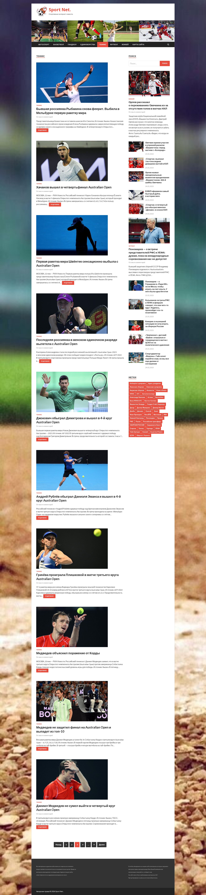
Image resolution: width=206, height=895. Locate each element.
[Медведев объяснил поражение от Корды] (80, 628)
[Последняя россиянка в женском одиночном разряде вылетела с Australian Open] (80, 314)
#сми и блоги (161, 390)
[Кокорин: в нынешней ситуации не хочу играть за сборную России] (136, 330)
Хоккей (125, 44)
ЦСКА (132, 435)
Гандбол (72, 44)
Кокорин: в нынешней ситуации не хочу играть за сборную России (156, 324)
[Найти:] (149, 63)
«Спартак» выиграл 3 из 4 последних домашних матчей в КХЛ (156, 161)
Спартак (133, 428)
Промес (160, 418)
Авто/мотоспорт (148, 394)
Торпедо (149, 428)
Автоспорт (43, 44)
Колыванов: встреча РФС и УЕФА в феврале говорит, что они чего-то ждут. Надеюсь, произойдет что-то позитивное (157, 306)
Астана (150, 397)
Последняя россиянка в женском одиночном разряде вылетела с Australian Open (76, 342)
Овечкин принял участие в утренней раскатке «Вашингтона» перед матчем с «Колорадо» (157, 146)
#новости (150, 390)
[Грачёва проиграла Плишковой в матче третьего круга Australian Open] (80, 549)
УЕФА (157, 428)
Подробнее (42, 130)
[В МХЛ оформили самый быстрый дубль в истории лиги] (136, 199)
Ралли (138, 421)
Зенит (156, 411)
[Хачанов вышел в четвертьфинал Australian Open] (80, 162)
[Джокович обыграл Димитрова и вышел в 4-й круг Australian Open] (80, 393)
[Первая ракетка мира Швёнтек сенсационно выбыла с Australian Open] (80, 236)
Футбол (114, 44)
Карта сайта (138, 44)
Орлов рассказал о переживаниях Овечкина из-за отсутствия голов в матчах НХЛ (148, 105)
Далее (102, 844)
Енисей (148, 411)
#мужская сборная (137, 390)
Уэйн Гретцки (135, 432)
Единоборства (87, 44)
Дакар (132, 408)
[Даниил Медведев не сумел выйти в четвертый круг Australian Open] (80, 780)
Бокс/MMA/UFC (136, 401)
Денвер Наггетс (158, 408)
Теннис (102, 44)
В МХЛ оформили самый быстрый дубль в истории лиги (157, 193)
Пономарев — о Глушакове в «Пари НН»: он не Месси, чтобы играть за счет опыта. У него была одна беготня (156, 286)
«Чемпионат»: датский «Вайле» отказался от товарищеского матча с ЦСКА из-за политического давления (157, 340)
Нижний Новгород (137, 418)
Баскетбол (58, 44)
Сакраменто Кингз (154, 425)
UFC (138, 394)
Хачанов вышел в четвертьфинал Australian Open (73, 187)
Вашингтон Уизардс (137, 404)
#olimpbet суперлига (138, 383)
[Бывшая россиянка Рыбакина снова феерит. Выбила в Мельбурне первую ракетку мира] (80, 83)
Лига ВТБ (147, 415)
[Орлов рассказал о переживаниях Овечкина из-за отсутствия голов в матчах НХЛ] (149, 97)
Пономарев (150, 418)
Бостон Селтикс (150, 401)
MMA (132, 394)
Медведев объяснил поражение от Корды (68, 653)
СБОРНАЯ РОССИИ (137, 425)
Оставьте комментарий (44, 117)
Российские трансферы (152, 421)
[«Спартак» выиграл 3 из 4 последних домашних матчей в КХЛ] (136, 167)
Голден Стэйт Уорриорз (156, 404)
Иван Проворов (136, 415)
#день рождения (154, 383)
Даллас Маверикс (143, 408)
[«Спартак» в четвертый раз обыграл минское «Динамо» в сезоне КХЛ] (136, 213)
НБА (165, 415)
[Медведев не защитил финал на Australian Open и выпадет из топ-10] (80, 702)
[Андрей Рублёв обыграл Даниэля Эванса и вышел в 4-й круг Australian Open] (80, 471)
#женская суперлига (154, 387)
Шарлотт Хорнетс (143, 435)
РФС (131, 421)
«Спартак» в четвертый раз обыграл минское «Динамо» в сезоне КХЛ (156, 207)
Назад (58, 844)
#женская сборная (137, 387)
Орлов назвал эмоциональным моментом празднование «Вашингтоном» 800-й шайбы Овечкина (157, 177)
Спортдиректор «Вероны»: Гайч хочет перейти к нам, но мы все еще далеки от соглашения (157, 358)
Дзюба (132, 411)
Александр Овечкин (137, 397)
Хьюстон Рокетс (156, 432)
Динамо (140, 411)
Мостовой (157, 415)
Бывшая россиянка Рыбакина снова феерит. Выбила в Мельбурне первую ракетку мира (77, 111)
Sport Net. (60, 10)
